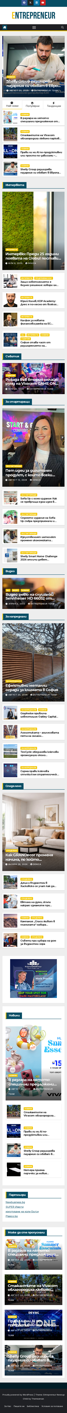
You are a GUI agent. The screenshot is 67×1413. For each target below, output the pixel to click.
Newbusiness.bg (15, 1202)
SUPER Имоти (15, 1206)
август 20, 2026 (18, 90)
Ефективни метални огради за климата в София (31, 687)
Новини (10, 77)
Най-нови (12, 105)
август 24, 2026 (21, 1089)
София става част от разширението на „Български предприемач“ (37, 345)
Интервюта (11, 250)
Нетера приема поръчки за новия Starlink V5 (35, 1173)
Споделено (11, 851)
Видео (15, 590)
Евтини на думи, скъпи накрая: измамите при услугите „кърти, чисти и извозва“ (38, 907)
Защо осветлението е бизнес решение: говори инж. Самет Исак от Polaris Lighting (39, 286)
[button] (62, 27)
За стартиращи (13, 466)
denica (32, 263)
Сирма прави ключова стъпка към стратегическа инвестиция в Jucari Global (39, 774)
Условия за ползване (52, 1406)
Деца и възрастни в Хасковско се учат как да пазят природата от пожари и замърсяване (37, 887)
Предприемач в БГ (43, 278)
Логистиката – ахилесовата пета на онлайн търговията (39, 736)
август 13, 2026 (18, 480)
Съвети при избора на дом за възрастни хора (38, 942)
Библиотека (33, 1406)
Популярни (32, 105)
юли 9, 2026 (15, 263)
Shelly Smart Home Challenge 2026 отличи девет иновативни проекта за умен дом (38, 561)
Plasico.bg (12, 1216)
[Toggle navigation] (34, 27)
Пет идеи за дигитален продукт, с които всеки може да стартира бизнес (31, 475)
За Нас (7, 1406)
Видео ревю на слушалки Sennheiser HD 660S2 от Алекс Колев (29, 598)
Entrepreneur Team (45, 90)
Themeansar (37, 1398)
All (22, 335)
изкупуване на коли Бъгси (22, 1211)
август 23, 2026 (21, 1295)
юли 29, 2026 (16, 389)
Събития (25, 339)
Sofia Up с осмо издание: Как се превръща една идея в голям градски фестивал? (38, 502)
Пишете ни (19, 1406)
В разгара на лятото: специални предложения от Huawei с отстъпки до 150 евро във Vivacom (39, 123)
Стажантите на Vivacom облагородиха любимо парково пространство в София (40, 138)
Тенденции (54, 105)
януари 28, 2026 (18, 864)
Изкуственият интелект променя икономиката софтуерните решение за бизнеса (38, 542)
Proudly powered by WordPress (18, 1394)
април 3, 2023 (17, 604)
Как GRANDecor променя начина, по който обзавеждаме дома (29, 859)
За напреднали (13, 681)
